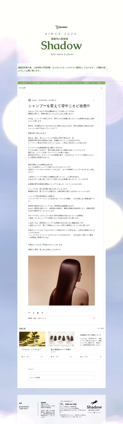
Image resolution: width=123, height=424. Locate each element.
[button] (101, 88)
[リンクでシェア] (42, 313)
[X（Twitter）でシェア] (33, 313)
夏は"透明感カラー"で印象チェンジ (61, 351)
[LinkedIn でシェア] (38, 313)
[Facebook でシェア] (29, 313)
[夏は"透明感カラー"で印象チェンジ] (62, 339)
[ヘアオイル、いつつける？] (32, 339)
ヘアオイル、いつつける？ (31, 349)
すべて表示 (101, 328)
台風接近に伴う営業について (90, 335)
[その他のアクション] (94, 100)
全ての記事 (22, 88)
